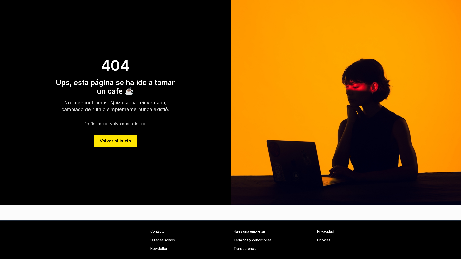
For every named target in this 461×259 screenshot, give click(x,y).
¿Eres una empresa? (250, 231)
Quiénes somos (162, 240)
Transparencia (245, 249)
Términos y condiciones (253, 240)
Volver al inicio (115, 140)
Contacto (157, 231)
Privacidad (325, 231)
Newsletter (158, 249)
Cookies (323, 240)
